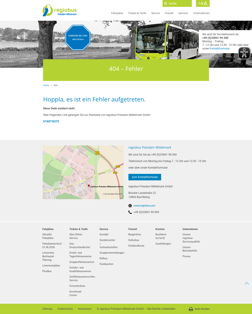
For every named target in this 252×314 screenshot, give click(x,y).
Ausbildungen (163, 243)
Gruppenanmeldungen (112, 252)
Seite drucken (202, 308)
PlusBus (47, 271)
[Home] (59, 10)
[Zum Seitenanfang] (247, 283)
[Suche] (166, 3)
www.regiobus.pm (144, 205)
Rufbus (103, 258)
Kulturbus (133, 240)
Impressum (85, 308)
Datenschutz (65, 308)
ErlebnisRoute (136, 245)
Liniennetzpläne (51, 265)
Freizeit (169, 13)
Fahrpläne (117, 13)
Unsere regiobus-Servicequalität (191, 238)
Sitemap (47, 308)
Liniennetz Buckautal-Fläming (48, 256)
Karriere (183, 13)
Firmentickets (77, 285)
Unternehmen (201, 13)
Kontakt (104, 234)
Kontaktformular (219, 48)
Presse (186, 256)
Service (155, 13)
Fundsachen (106, 264)
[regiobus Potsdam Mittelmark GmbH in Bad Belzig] (83, 172)
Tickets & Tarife (137, 13)
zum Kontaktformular (145, 177)
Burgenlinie (134, 234)
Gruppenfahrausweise (81, 262)
